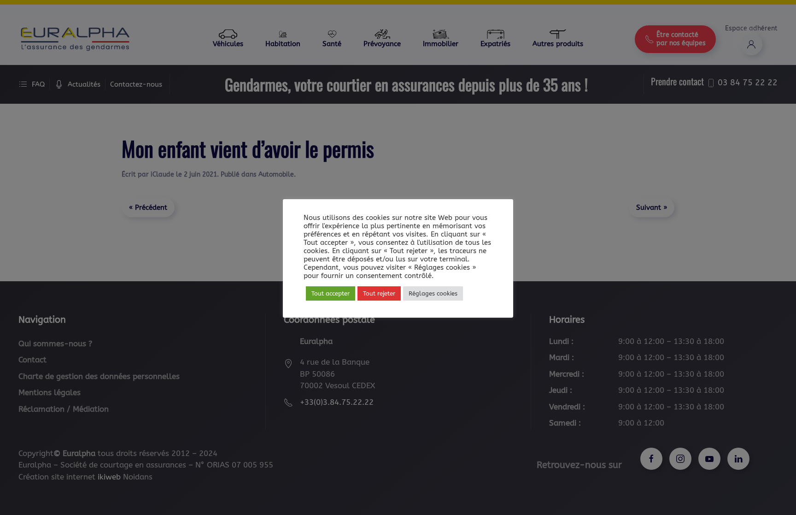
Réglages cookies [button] (433, 293)
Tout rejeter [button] (379, 293)
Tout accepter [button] (330, 293)
